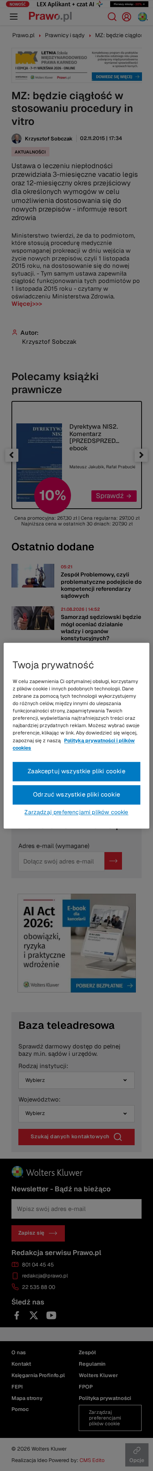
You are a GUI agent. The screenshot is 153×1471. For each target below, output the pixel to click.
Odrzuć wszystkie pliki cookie (76, 794)
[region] (76, 735)
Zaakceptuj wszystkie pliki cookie (76, 771)
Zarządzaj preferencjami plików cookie (76, 812)
